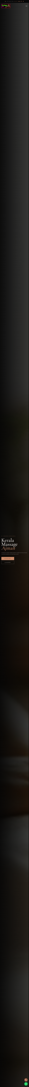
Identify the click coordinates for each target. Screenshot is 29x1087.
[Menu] (26, 6)
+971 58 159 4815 (10, 1)
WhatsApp (8, 562)
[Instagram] (15, 1)
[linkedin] (21, 1)
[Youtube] (19, 1)
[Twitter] (23, 1)
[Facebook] (17, 1)
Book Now (8, 558)
